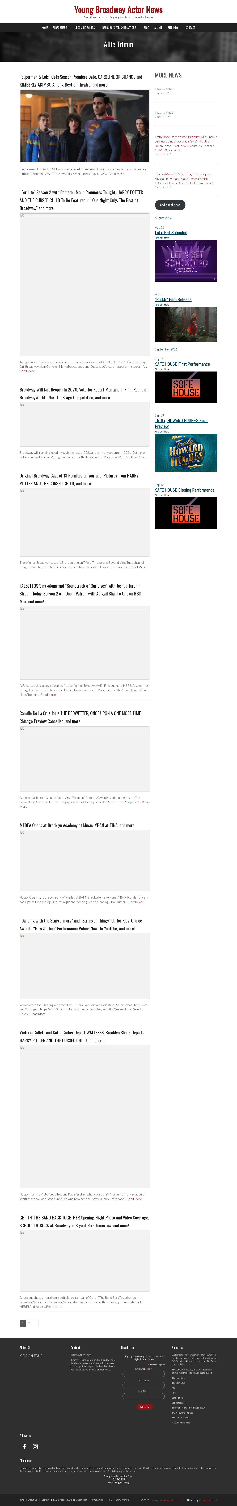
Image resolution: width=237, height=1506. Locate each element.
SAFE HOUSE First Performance (182, 364)
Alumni (158, 28)
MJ (173, 1387)
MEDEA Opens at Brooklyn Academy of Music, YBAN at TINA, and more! (77, 825)
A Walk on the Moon (181, 1422)
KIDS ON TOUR (31, 1355)
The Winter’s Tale (180, 1417)
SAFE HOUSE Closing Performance (184, 490)
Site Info (173, 28)
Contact (190, 28)
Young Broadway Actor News (118, 9)
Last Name (143, 1391)
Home (45, 28)
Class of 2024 (164, 113)
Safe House (177, 1397)
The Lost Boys (178, 1382)
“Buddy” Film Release (173, 299)
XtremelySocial (208, 1500)
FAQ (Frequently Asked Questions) (70, 1499)
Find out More (162, 238)
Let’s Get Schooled (171, 232)
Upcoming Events (85, 28)
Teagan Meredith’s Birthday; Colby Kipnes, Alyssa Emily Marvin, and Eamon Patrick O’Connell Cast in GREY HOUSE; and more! (184, 178)
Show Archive (122, 1499)
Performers (60, 28)
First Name (144, 1379)
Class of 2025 (164, 89)
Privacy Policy (97, 1499)
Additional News (170, 204)
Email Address (143, 1368)
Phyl (174, 1392)
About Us (32, 1499)
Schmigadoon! (178, 1402)
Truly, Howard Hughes (182, 1412)
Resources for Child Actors (119, 28)
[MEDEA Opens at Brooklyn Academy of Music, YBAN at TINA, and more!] (85, 860)
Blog (146, 28)
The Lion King (178, 1378)
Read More (116, 174)
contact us (100, 1471)
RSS (110, 1499)
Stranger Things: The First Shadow (188, 1407)
